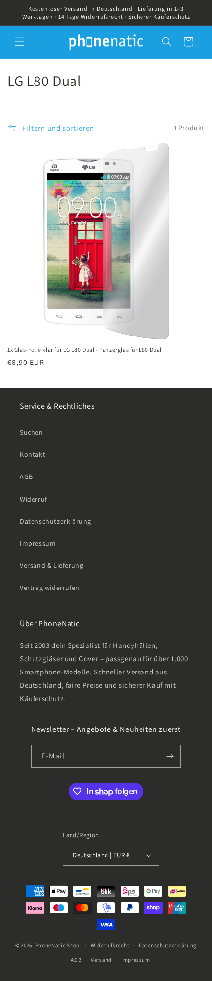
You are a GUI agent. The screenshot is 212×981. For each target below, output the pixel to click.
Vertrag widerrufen (50, 587)
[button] (20, 42)
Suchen (31, 432)
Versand (101, 959)
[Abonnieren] (169, 756)
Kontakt (32, 454)
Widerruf (33, 499)
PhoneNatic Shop (57, 945)
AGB (26, 476)
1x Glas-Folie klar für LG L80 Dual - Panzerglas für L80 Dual (84, 349)
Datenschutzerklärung (55, 521)
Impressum (38, 543)
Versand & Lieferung (51, 565)
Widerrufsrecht (110, 945)
